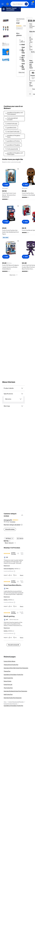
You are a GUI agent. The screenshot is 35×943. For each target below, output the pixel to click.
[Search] (26, 3)
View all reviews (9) (13, 645)
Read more (7, 565)
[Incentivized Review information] (14, 571)
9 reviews (12, 521)
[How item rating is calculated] (21, 525)
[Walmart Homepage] (7, 3)
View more (22, 72)
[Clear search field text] (24, 4)
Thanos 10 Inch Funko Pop (11, 664)
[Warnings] (22, 406)
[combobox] (19, 4)
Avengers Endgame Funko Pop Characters (15, 691)
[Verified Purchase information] (18, 553)
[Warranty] (21, 399)
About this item (8, 382)
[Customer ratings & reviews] (22, 514)
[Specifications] (22, 393)
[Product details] (22, 388)
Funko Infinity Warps (9, 661)
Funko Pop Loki (8, 684)
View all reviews (9, 529)
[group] (23, 26)
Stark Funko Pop (8, 678)
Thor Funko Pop (8, 688)
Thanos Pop (7, 671)
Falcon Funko (7, 681)
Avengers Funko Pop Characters (12, 697)
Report (21, 575)
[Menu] (2, 3)
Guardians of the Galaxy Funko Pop (13, 674)
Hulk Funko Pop (8, 694)
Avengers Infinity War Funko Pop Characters (16, 668)
